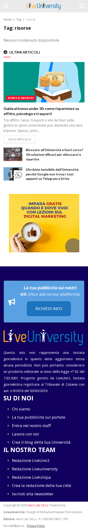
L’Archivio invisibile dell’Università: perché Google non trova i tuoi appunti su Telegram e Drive (52, 174)
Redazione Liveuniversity (35, 468)
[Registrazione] (44, 223)
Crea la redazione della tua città (41, 485)
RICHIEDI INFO (48, 308)
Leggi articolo (22, 139)
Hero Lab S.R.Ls (38, 505)
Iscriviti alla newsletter (33, 493)
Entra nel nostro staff (31, 425)
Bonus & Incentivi (21, 98)
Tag (18, 20)
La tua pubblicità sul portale (38, 417)
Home (8, 20)
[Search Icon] (81, 6)
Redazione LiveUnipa (31, 477)
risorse (30, 20)
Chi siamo (21, 409)
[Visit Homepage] (43, 6)
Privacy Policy (36, 526)
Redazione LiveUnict (30, 460)
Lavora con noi (25, 434)
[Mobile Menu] (6, 6)
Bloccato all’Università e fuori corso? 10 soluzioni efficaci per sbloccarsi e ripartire (54, 154)
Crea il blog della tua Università (41, 442)
